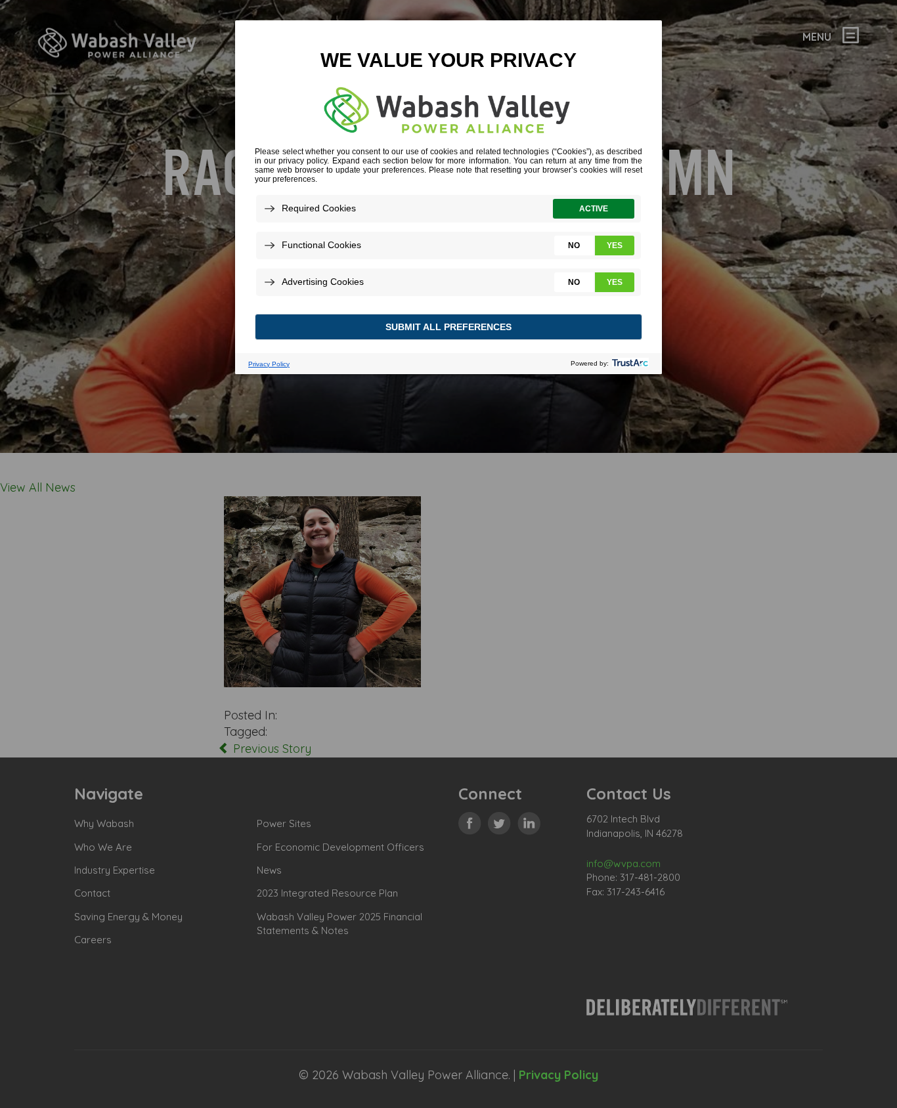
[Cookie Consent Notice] (448, 197)
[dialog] (448, 196)
